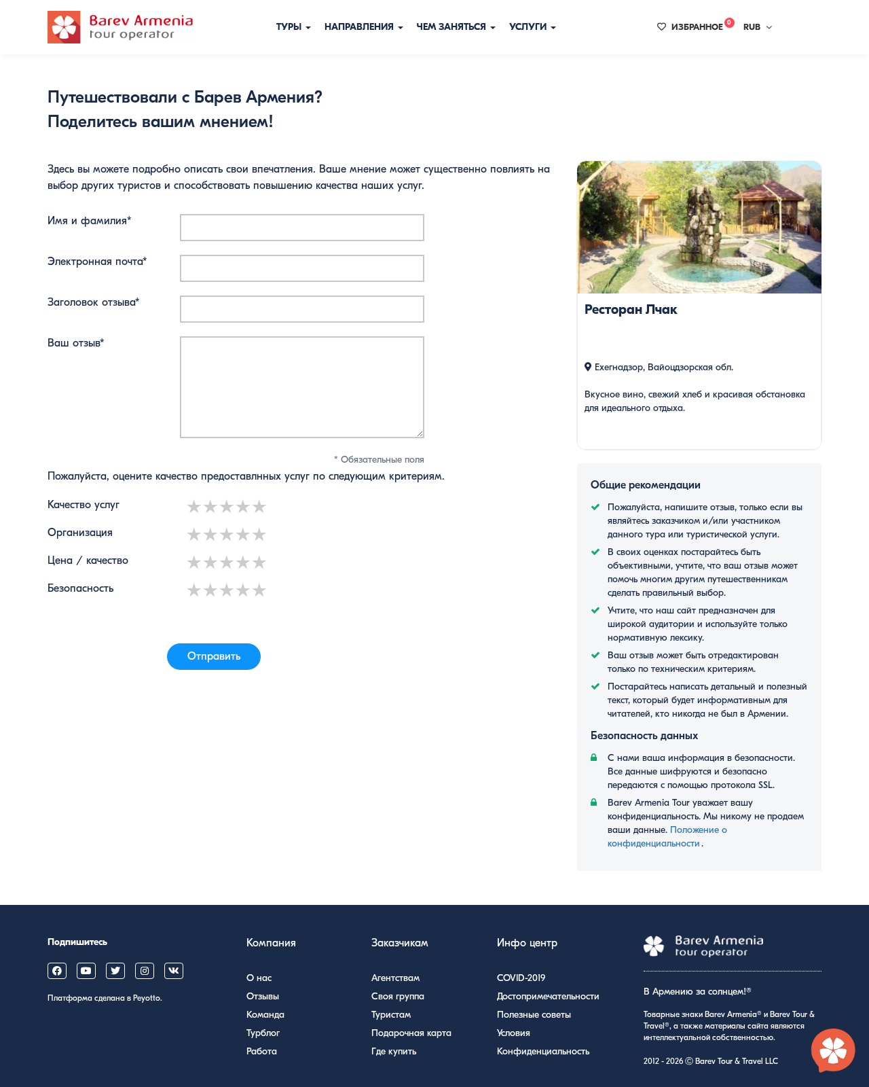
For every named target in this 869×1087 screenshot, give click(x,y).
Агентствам (395, 978)
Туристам (391, 1014)
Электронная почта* (97, 261)
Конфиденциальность (543, 1051)
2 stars (211, 506)
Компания (271, 943)
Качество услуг (83, 505)
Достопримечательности (548, 996)
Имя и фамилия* (90, 221)
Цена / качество (88, 560)
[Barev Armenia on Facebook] (57, 971)
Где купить (393, 1051)
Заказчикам (399, 943)
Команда (265, 1014)
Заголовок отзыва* (94, 302)
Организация (80, 533)
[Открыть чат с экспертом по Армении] (834, 1052)
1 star (195, 506)
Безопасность (80, 588)
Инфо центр (527, 943)
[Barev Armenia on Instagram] (144, 971)
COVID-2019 (521, 978)
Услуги (529, 27)
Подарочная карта (411, 1033)
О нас (259, 978)
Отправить (213, 656)
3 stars (227, 506)
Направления (360, 27)
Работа (261, 1051)
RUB (751, 27)
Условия (513, 1033)
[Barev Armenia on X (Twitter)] (115, 971)
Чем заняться (453, 27)
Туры (290, 27)
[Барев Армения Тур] (120, 27)
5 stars (260, 506)
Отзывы (262, 996)
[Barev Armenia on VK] (173, 971)
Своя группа (397, 996)
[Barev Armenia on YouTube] (86, 971)
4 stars (244, 506)
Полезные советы (534, 1014)
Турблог (263, 1033)
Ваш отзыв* (76, 343)
